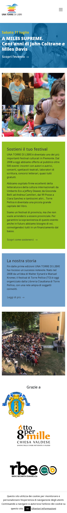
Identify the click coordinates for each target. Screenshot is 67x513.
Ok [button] (27, 508)
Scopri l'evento (14, 56)
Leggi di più (14, 297)
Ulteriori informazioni (43, 508)
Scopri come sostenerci (20, 239)
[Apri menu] (60, 9)
